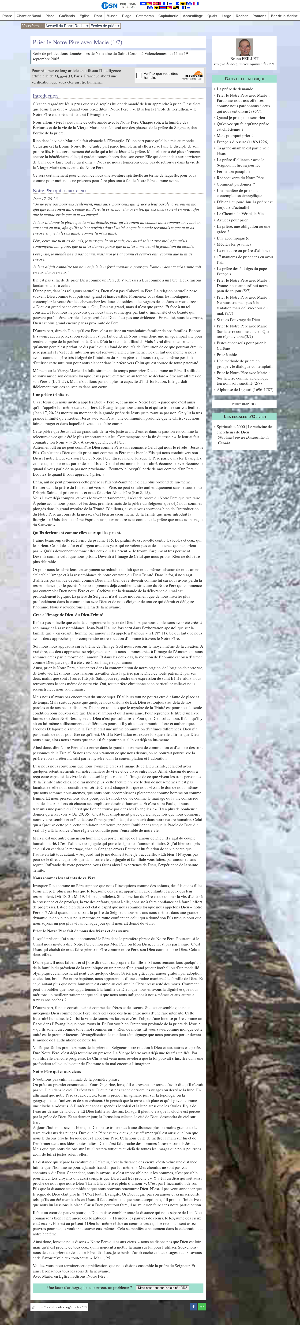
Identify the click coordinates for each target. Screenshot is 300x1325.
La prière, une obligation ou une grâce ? (243, 229)
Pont (98, 16)
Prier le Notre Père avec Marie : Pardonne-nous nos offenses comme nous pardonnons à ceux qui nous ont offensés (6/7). (243, 103)
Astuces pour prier (232, 220)
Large (226, 16)
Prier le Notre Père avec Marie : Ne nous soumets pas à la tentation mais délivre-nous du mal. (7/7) (243, 305)
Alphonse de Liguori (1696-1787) (245, 389)
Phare (7, 16)
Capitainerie (168, 16)
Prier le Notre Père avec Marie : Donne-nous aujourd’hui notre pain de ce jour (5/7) (243, 285)
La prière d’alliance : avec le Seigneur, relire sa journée (240, 162)
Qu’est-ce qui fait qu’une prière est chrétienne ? (243, 126)
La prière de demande (235, 88)
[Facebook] (193, 1306)
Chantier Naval (29, 16)
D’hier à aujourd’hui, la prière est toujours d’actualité (245, 204)
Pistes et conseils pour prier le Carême (242, 345)
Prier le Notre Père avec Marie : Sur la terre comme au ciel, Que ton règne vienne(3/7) (243, 331)
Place (49, 16)
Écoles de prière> (105, 26)
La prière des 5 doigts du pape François (242, 271)
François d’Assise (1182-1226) (242, 141)
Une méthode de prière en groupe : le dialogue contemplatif (245, 363)
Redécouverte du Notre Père (240, 177)
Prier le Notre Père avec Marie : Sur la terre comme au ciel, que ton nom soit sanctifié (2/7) (243, 378)
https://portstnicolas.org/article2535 (60, 1306)
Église (84, 16)
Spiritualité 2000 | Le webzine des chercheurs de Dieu (245, 429)
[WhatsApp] (202, 1306)
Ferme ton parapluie (234, 171)
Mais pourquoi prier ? (235, 135)
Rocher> (82, 26)
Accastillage (193, 16)
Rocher (242, 16)
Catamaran (145, 16)
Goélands (67, 16)
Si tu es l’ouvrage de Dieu (238, 319)
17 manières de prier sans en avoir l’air (245, 259)
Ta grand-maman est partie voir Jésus (243, 150)
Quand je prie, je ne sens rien (241, 117)
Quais (212, 16)
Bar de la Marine (284, 16)
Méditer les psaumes (234, 244)
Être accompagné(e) (234, 238)
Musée (112, 16)
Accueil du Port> (59, 26)
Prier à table (227, 354)
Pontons (259, 16)
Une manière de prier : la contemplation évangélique (239, 193)
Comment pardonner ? (236, 184)
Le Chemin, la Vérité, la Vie (240, 213)
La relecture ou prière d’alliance (243, 250)
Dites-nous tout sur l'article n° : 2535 (162, 1288)
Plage (126, 16)
